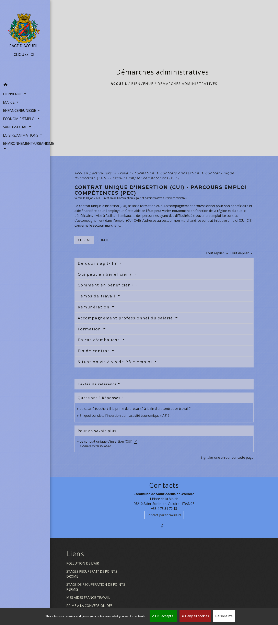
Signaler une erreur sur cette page (227, 457)
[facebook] (164, 526)
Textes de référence (97, 384)
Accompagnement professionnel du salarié (126, 318)
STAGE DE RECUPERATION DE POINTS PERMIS (95, 587)
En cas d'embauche (99, 339)
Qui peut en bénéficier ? (105, 274)
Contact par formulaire (164, 515)
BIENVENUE (142, 83)
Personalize (224, 616)
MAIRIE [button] (9, 102)
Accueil (119, 83)
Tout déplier (242, 253)
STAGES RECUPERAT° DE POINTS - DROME (92, 574)
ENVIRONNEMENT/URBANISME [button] (25, 143)
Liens (75, 554)
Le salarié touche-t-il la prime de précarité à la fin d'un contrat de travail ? (135, 408)
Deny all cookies (196, 616)
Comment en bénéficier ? (106, 285)
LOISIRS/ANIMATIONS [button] (21, 135)
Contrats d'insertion (180, 173)
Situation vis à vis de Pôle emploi (115, 361)
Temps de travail (97, 296)
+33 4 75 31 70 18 (164, 508)
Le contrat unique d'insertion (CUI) (109, 441)
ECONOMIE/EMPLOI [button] (20, 118)
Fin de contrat (94, 350)
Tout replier (217, 253)
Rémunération (94, 307)
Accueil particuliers (93, 173)
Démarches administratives (187, 83)
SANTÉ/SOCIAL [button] (15, 126)
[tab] (84, 240)
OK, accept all (164, 616)
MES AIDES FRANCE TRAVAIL (88, 597)
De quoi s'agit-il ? (98, 263)
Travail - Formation (136, 173)
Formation (90, 329)
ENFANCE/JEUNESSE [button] (20, 110)
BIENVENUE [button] (13, 93)
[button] (25, 85)
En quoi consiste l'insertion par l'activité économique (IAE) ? (125, 415)
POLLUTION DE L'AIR (82, 563)
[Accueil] (24, 40)
